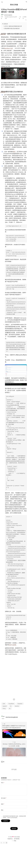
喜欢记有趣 (14, 5)
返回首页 (14, 828)
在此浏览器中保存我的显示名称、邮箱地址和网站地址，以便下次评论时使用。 (14, 816)
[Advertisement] (14, 670)
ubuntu (17, 706)
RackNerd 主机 (8, 48)
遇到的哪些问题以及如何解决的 (12, 28)
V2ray (4, 708)
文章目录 (5, 24)
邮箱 (2, 804)
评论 (2, 782)
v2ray (14, 17)
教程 (14, 151)
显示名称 (3, 798)
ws (9, 708)
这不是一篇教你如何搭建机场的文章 (13, 26)
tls (10, 706)
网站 (2, 810)
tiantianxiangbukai (12, 717)
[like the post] (14, 699)
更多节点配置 (12, 645)
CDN (4, 703)
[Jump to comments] (26, 20)
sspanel (10, 17)
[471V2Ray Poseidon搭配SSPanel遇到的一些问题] (14, 752)
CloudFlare (11, 703)
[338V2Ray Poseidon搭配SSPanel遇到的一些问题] (14, 733)
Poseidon (7, 17)
